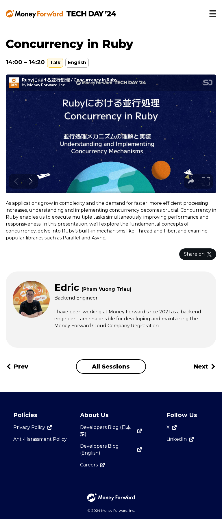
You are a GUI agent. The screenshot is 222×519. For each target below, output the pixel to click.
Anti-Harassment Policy (40, 439)
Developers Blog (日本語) (105, 431)
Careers (89, 465)
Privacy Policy (29, 427)
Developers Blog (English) (99, 449)
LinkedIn (176, 439)
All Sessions (111, 366)
